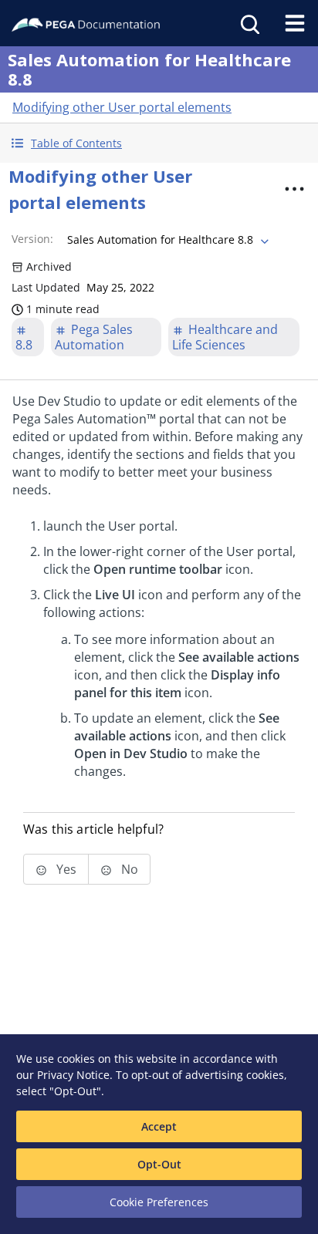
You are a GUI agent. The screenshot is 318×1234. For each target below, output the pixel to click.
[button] (159, 143)
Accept (159, 1126)
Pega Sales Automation (94, 337)
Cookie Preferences (159, 1202)
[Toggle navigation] (294, 23)
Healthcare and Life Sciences (225, 337)
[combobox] (166, 240)
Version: (32, 238)
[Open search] (248, 23)
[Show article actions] (294, 189)
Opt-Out (159, 1164)
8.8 (23, 344)
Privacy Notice (73, 1074)
